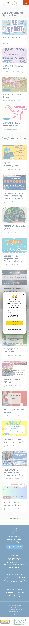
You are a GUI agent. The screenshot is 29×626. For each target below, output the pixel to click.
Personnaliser (14, 327)
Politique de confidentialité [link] (14, 329)
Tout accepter (14, 321)
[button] (8, 3)
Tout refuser (14, 324)
